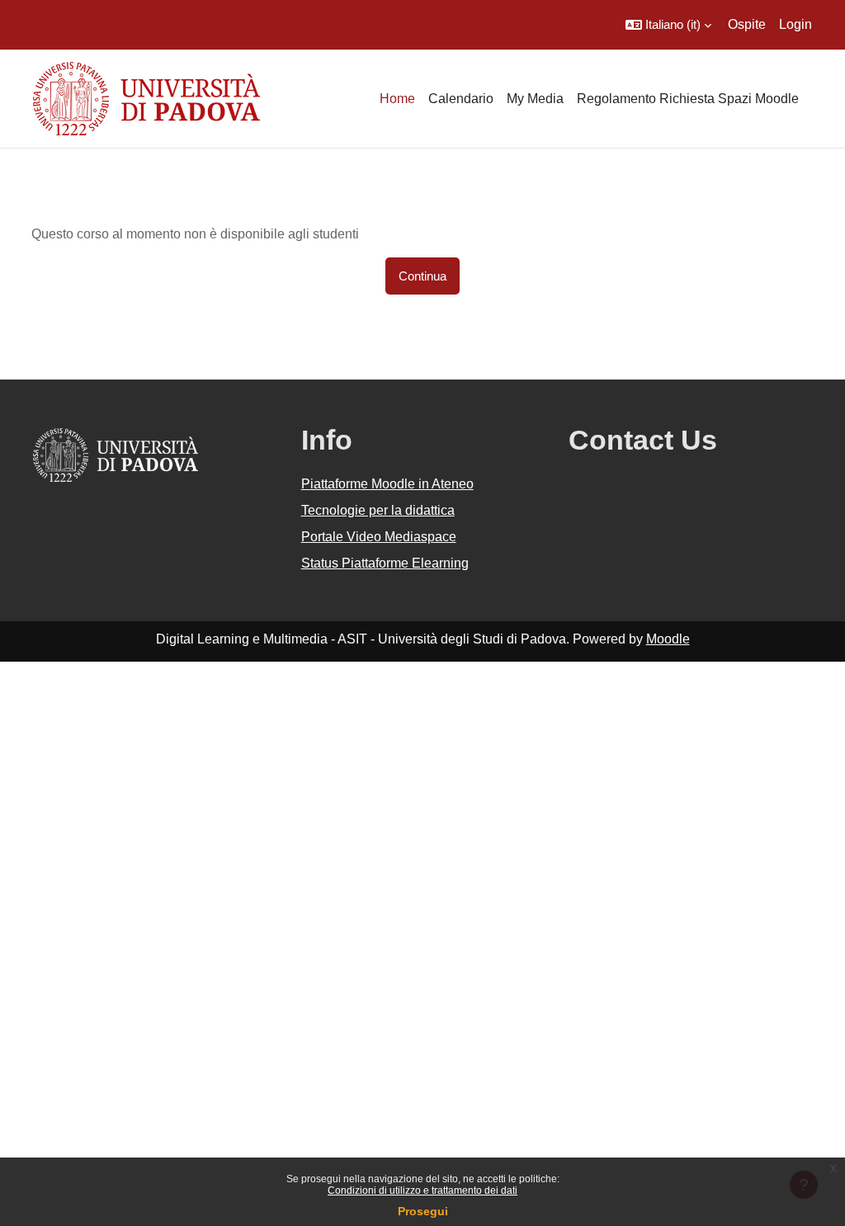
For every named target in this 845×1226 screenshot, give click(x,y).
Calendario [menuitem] (460, 99)
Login (795, 24)
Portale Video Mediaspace (378, 537)
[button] (668, 25)
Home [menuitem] (397, 99)
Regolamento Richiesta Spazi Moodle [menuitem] (688, 99)
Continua (422, 276)
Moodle (668, 639)
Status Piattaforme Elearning (385, 563)
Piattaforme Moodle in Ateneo (387, 484)
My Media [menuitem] (535, 99)
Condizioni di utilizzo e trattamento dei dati (422, 1190)
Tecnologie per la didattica (378, 510)
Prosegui (423, 1211)
